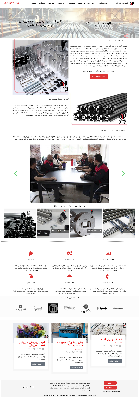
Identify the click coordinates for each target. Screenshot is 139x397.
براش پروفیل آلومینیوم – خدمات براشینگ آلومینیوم (70, 346)
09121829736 (10, 3)
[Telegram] (30, 387)
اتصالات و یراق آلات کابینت (111, 341)
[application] (98, 3)
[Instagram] (33, 387)
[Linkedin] (24, 387)
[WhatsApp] (27, 387)
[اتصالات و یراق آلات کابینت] (108, 331)
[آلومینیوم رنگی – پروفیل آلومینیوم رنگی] (31, 333)
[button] (16, 174)
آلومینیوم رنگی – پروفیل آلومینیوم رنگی (32, 344)
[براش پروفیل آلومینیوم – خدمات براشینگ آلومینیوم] (69, 333)
